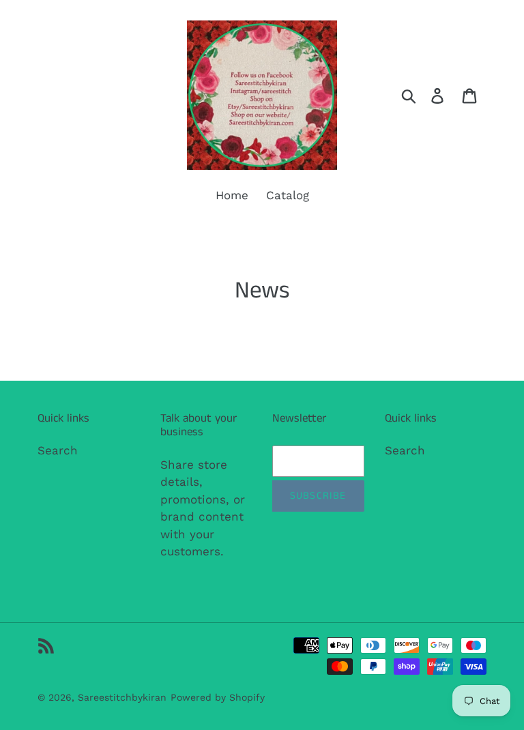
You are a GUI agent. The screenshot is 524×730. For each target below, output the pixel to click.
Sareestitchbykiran (122, 697)
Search (58, 450)
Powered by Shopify (218, 697)
